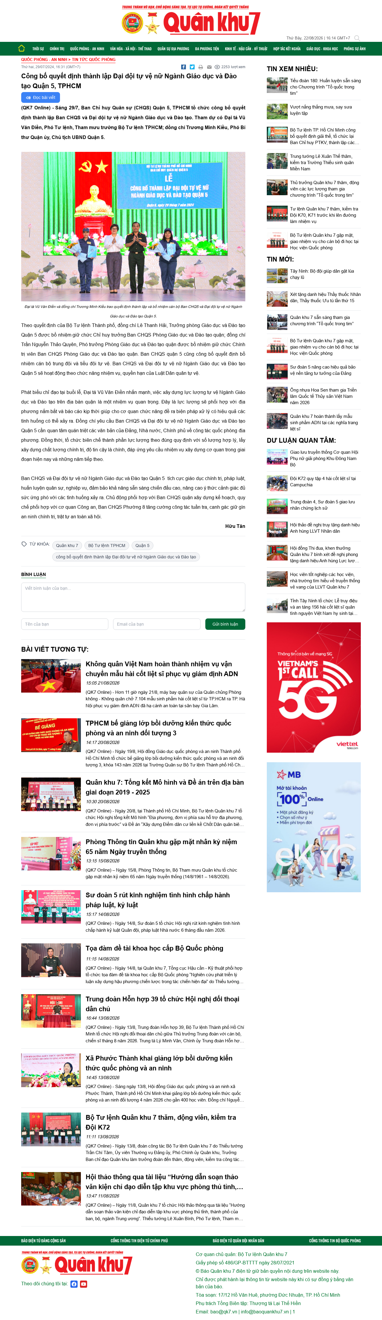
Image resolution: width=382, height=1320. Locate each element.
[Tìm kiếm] (357, 38)
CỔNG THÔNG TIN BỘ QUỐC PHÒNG (335, 1240)
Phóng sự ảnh (355, 48)
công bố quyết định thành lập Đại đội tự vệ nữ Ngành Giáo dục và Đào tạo (126, 556)
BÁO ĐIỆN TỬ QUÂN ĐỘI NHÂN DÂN (238, 1240)
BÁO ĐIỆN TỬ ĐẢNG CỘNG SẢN (43, 1240)
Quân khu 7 (67, 545)
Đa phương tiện (207, 48)
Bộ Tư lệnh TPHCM (106, 545)
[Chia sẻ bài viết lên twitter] (192, 67)
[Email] (209, 67)
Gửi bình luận (225, 624)
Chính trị (57, 48)
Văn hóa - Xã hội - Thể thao (131, 48)
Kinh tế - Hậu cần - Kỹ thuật (246, 48)
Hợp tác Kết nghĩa (287, 48)
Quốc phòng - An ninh (87, 48)
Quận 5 (142, 545)
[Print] (200, 67)
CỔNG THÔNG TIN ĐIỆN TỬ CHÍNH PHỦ (139, 1240)
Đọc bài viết (43, 97)
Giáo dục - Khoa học (322, 48)
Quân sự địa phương (173, 48)
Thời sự (38, 48)
